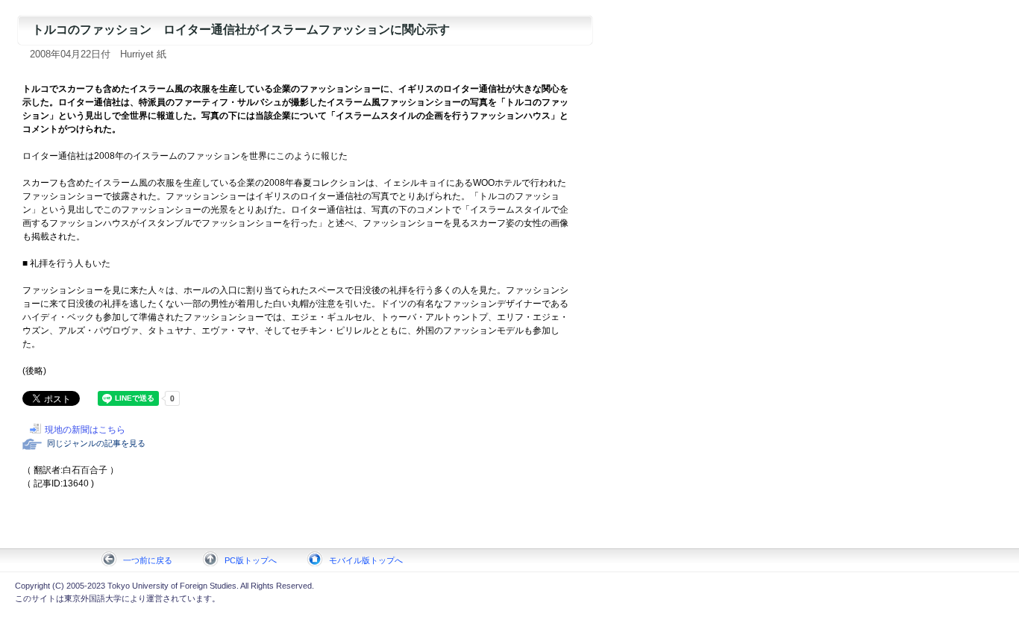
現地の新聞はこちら (85, 430)
